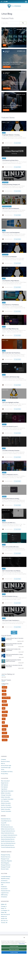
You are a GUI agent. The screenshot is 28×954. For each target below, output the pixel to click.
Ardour (4, 729)
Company (3, 759)
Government (4, 888)
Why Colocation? (5, 781)
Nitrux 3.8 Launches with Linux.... (11, 546)
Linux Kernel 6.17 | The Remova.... (11, 304)
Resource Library (5, 761)
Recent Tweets (6, 680)
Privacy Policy (4, 773)
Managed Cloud (5, 858)
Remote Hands (5, 869)
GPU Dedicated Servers (7, 827)
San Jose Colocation (6, 807)
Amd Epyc (5, 711)
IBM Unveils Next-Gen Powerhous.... (11, 353)
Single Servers (4, 783)
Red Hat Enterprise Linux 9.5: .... (10, 596)
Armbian (4, 732)
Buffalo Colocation (5, 793)
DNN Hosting (4, 894)
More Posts (14, 632)
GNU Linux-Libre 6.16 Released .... (11, 208)
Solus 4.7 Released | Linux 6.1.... (10, 474)
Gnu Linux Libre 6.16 (7, 206)
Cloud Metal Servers (6, 820)
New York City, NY (5, 914)
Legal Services (5, 892)
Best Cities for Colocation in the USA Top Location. (14, 666)
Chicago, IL (4, 906)
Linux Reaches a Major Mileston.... (11, 280)
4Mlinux (4, 701)
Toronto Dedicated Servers (8, 847)
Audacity (5, 739)
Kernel (4, 158)
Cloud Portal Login (6, 767)
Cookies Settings (14, 952)
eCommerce (4, 880)
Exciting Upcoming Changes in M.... (11, 184)
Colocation (4, 778)
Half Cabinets (4, 785)
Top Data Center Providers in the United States (13, 650)
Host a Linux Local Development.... (11, 232)
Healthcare (4, 886)
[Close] (24, 937)
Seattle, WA (4, 918)
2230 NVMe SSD (6, 697)
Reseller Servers (5, 825)
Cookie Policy (22, 943)
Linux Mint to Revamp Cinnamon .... (11, 450)
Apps (4, 718)
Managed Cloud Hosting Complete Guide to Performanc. (13, 660)
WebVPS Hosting (5, 878)
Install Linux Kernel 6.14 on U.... (10, 426)
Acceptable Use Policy (7, 771)
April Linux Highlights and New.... (11, 402)
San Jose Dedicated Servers (8, 843)
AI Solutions (4, 896)
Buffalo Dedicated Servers (7, 829)
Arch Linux (5, 725)
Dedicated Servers (6, 818)
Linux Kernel (5, 182)
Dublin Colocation (5, 809)
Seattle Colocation (6, 805)
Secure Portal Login (6, 765)
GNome (4, 472)
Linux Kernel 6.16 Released (9, 256)
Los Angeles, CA (5, 910)
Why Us (3, 763)
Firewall (4, 496)
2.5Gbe (4, 694)
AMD (4, 708)
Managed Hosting (5, 854)
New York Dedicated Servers (8, 837)
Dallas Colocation (5, 797)
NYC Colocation (5, 801)
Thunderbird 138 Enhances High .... (11, 377)
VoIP (2, 884)
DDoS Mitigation (5, 863)
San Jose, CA (4, 920)
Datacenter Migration (6, 861)
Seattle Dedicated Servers (8, 841)
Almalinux (5, 704)
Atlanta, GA (4, 916)
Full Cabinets (4, 787)
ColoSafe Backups (5, 876)
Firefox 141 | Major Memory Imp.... (10, 328)
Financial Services (5, 890)
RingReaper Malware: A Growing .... (11, 135)
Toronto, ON (4, 922)
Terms (2, 769)
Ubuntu (4, 424)
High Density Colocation (7, 791)
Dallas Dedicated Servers (7, 833)
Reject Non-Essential (14, 949)
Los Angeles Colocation (7, 799)
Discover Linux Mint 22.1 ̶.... (9, 522)
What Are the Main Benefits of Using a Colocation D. (14, 655)
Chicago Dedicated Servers (8, 831)
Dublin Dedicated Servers (7, 845)
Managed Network (5, 865)
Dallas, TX (3, 908)
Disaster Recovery (5, 856)
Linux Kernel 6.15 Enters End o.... (10, 160)
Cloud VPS (3, 823)
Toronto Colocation (6, 811)
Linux (4, 132)
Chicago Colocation (6, 795)
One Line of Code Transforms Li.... (11, 620)
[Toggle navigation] (26, 1)
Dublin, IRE (3, 912)
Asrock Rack (5, 736)
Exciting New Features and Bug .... (11, 498)
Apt (3, 722)
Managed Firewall (5, 867)
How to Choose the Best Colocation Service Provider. (14, 644)
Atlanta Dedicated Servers (7, 839)
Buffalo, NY (4, 904)
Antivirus (5, 715)
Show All (4, 687)
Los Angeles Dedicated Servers (9, 835)
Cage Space (4, 789)
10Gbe (4, 690)
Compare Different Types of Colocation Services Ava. (14, 639)
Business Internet (5, 882)
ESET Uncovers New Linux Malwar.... (11, 570)
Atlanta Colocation (6, 803)
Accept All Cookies (14, 946)
